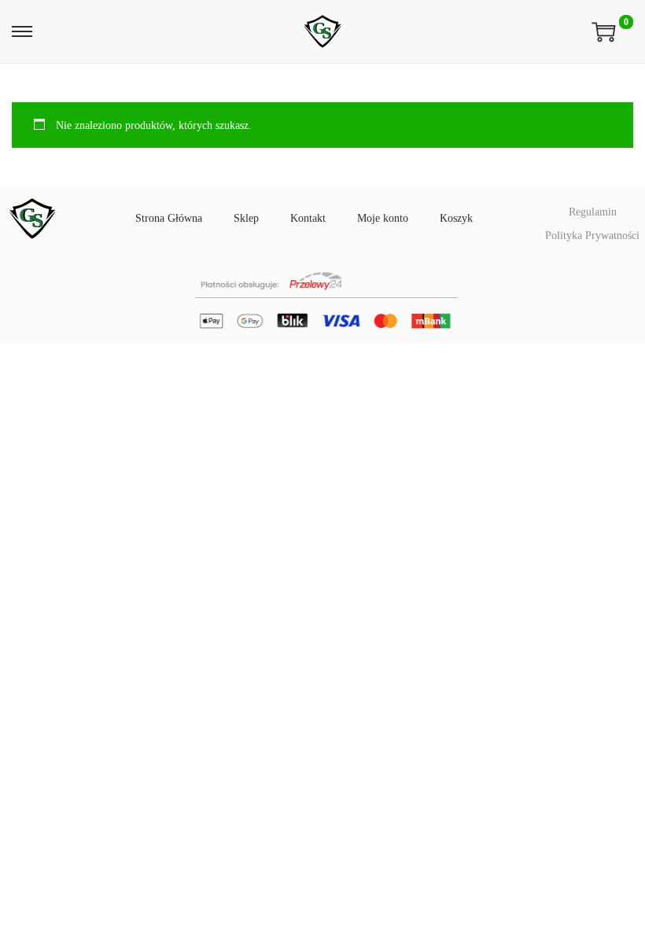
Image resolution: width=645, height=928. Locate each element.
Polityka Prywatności (592, 235)
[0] (603, 31)
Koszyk (456, 218)
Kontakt (308, 218)
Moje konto (382, 218)
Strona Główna (168, 218)
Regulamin (593, 212)
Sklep (246, 218)
